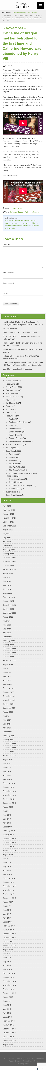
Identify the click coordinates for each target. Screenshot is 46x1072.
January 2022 (8, 692)
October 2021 (8, 704)
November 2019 (9, 795)
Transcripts (10, 447)
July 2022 (6, 668)
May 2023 (7, 628)
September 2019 (9, 803)
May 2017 (7, 914)
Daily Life (12, 425)
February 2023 (9, 640)
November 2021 (9, 700)
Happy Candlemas (10, 328)
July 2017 (6, 906)
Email (8, 283)
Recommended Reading (19, 441)
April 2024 (7, 589)
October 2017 (8, 894)
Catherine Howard (16, 212)
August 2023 (8, 617)
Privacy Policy (23, 1063)
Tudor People (11, 451)
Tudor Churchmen (16, 479)
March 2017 (7, 921)
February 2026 (9, 510)
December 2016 (9, 933)
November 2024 (9, 561)
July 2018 (6, 858)
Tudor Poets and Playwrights (20, 485)
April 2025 (7, 541)
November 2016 (9, 937)
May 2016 (7, 961)
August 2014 (8, 1044)
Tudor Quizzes (15, 1061)
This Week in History (14, 444)
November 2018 (9, 842)
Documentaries (15, 428)
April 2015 (7, 1013)
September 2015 (9, 993)
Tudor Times (11, 491)
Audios (12, 419)
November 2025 (9, 518)
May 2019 (7, 819)
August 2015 (8, 997)
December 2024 (9, 557)
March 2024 (7, 593)
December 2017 (9, 886)
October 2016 (8, 941)
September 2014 (9, 1040)
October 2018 (8, 846)
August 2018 (8, 854)
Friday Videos (11, 387)
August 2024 (8, 573)
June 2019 (7, 815)
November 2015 (9, 985)
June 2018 (7, 862)
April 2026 (7, 506)
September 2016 (9, 945)
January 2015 (8, 1024)
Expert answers (15, 431)
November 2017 (9, 890)
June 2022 (7, 672)
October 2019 (8, 799)
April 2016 (7, 965)
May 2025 (7, 537)
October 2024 (8, 565)
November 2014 (9, 1032)
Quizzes (9, 412)
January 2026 (8, 514)
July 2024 (6, 577)
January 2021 (8, 739)
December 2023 (9, 605)
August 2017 (8, 902)
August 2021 (8, 712)
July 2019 (6, 811)
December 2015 (9, 981)
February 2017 (9, 925)
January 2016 (8, 977)
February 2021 (9, 735)
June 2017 (7, 910)
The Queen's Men (16, 470)
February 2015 (9, 1020)
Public (8, 409)
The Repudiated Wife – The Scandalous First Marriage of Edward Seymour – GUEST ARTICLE (23, 323)
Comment (6, 244)
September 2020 (9, 755)
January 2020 (8, 787)
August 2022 (8, 664)
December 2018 (9, 838)
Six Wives (13, 463)
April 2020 (7, 775)
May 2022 (7, 676)
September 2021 (9, 708)
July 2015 (6, 1001)
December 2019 (9, 791)
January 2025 (8, 553)
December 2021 (9, 696)
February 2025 (9, 549)
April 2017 (7, 918)
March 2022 (7, 684)
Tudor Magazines (23, 1058)
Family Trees (14, 435)
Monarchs (13, 460)
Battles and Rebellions (18, 422)
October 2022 (8, 656)
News (8, 399)
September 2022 (9, 660)
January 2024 (8, 601)
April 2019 (7, 822)
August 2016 (8, 949)
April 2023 (7, 632)
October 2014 (8, 1036)
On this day (32, 13)
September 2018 (9, 850)
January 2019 (8, 834)
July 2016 (6, 953)
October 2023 (8, 609)
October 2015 (8, 989)
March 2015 (7, 1017)
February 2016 (9, 973)
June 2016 (7, 957)
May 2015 (7, 1009)
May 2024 (7, 585)
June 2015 (7, 1005)
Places (8, 406)
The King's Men (15, 467)
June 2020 (7, 767)
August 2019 (8, 807)
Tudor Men (13, 482)
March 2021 (7, 731)
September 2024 (9, 569)
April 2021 (7, 727)
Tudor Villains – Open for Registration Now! (20, 332)
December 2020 (9, 743)
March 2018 (7, 874)
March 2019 (7, 826)
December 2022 (9, 648)
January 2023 (8, 644)
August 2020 (8, 759)
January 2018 (8, 882)
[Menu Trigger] (40, 5)
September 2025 (9, 525)
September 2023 (9, 613)
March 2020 (7, 779)
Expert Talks (11, 380)
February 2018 (9, 878)
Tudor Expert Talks (30, 1061)
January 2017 (8, 929)
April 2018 (7, 870)
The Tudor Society (19, 13)
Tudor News (9, 1058)
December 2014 (9, 1028)
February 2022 (9, 688)
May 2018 (7, 866)
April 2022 (7, 680)
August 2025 (8, 529)
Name (8, 273)
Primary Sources (15, 438)
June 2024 (7, 581)
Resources (10, 415)
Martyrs (12, 457)
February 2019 (9, 830)
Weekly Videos (38, 1058)
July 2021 (6, 716)
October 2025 (8, 521)
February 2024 (9, 597)
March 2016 (7, 969)
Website (5, 293)
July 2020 (6, 763)
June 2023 (7, 624)
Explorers (13, 454)
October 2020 (8, 751)
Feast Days (10, 384)
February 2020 (9, 783)
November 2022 (9, 652)
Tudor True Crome (13, 495)
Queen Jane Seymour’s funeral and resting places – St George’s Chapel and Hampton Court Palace (23, 363)
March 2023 (7, 636)
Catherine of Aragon (32, 212)
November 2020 (9, 747)
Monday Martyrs (12, 396)
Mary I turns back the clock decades (17, 369)
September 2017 (9, 898)
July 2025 (6, 533)
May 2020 (7, 771)
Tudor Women (15, 488)
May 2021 (7, 723)
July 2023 (6, 620)
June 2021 (7, 719)
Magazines (10, 393)
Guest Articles (11, 390)
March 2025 (7, 545)
